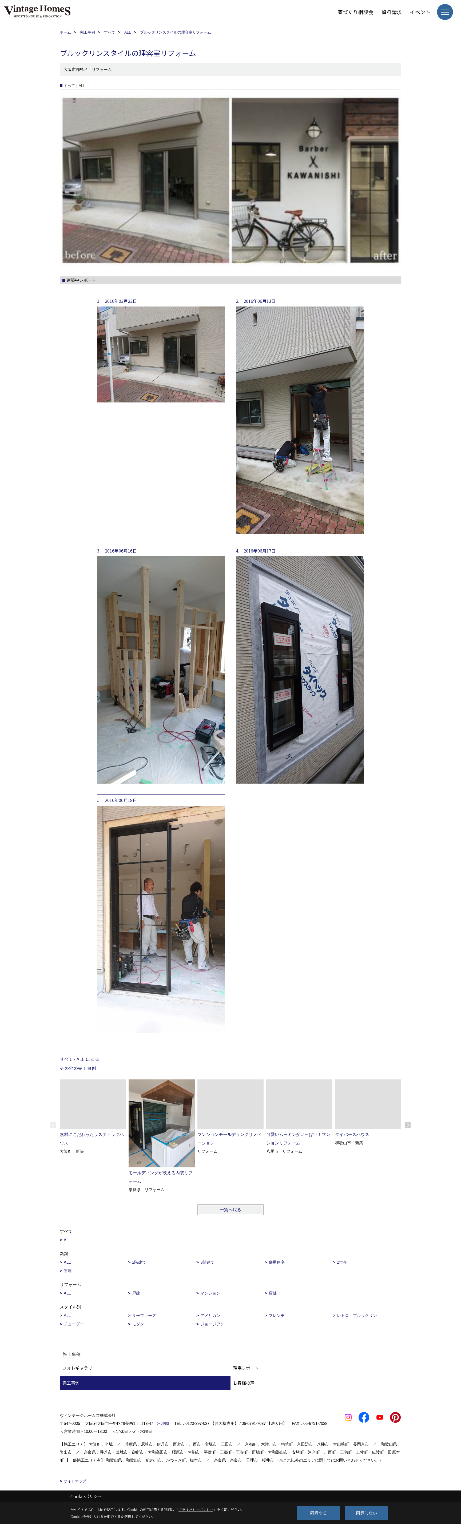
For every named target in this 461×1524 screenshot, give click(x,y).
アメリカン (210, 1315)
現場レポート (246, 1368)
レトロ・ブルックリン (357, 1315)
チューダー (74, 1324)
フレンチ (277, 1315)
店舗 (273, 1293)
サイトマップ (75, 1481)
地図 (165, 1423)
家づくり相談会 (355, 11)
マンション (210, 1293)
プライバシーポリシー (195, 1509)
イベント (420, 11)
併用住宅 (277, 1262)
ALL (67, 1239)
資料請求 (391, 11)
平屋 (68, 1270)
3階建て (207, 1262)
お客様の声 (244, 1383)
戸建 (136, 1293)
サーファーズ (144, 1315)
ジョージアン (212, 1324)
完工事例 (71, 1383)
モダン (138, 1324)
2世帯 (342, 1262)
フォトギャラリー (79, 1368)
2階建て (139, 1262)
